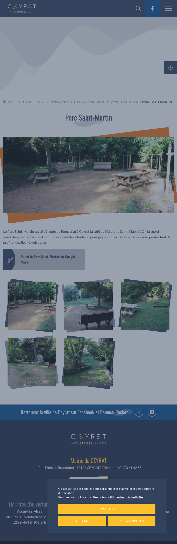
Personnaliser (132, 520)
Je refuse (82, 520)
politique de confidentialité (125, 497)
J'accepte (107, 508)
